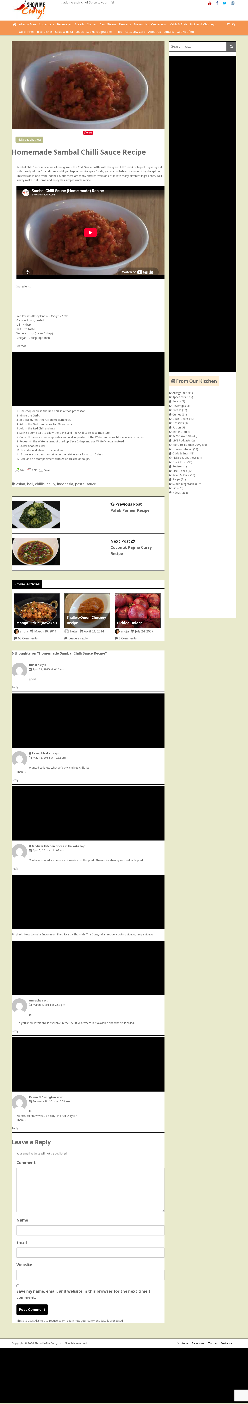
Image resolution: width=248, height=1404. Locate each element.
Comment (26, 1162)
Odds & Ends (178, 24)
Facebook (198, 1343)
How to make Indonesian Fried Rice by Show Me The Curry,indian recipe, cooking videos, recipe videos (88, 934)
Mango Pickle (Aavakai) (36, 622)
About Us (154, 32)
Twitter (212, 1343)
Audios (176, 401)
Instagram (227, 1343)
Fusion (138, 24)
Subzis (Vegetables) (99, 32)
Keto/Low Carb (135, 32)
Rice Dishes (45, 32)
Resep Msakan (42, 753)
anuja (24, 631)
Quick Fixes (26, 32)
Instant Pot (179, 432)
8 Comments (128, 638)
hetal (74, 631)
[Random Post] (228, 24)
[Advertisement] (89, 379)
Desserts (125, 24)
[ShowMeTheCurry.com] (15, 25)
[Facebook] (217, 3)
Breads (79, 24)
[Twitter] (224, 3)
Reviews (177, 466)
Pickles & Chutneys (203, 24)
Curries (92, 24)
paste (79, 484)
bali (30, 484)
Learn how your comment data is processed (95, 1320)
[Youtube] (209, 3)
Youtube (182, 1343)
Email (21, 1242)
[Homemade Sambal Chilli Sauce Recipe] (88, 128)
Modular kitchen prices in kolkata (55, 846)
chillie (40, 484)
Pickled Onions (130, 622)
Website (24, 1264)
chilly (51, 484)
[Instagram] (232, 3)
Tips (119, 32)
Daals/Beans (107, 24)
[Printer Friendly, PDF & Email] (33, 472)
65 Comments (28, 638)
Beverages (64, 24)
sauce (91, 484)
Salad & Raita (64, 32)
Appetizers (46, 24)
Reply (15, 687)
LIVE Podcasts (181, 440)
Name (22, 1220)
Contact (169, 32)
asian (20, 484)
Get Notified (185, 32)
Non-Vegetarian (156, 24)
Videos (176, 492)
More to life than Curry (186, 444)
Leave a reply (78, 638)
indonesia (65, 484)
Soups (80, 32)
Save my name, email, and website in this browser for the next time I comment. (83, 1294)
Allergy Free (27, 24)
